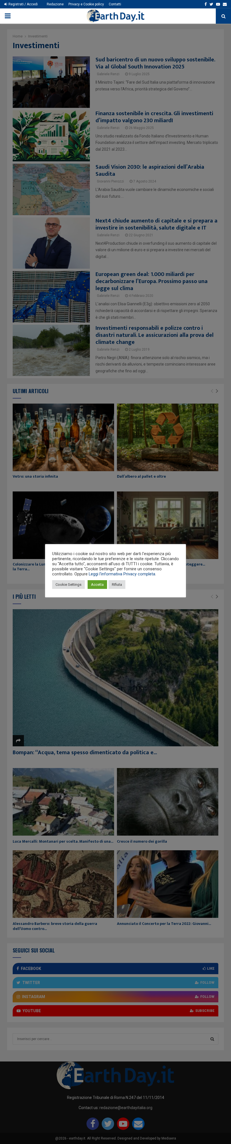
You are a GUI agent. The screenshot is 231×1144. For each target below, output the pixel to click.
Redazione (55, 4)
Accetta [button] (97, 584)
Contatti (115, 4)
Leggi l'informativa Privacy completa (122, 574)
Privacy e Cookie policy (86, 4)
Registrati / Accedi (23, 4)
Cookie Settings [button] (68, 584)
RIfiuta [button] (117, 584)
